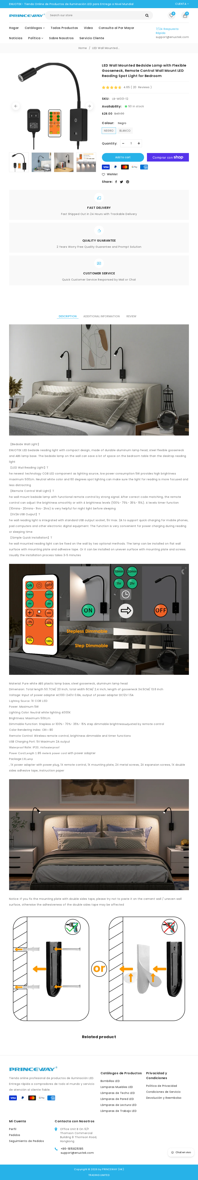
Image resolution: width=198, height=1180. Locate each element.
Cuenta (181, 4)
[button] (185, 15)
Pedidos (14, 1135)
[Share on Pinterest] (127, 182)
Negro (109, 131)
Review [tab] (131, 316)
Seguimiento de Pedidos (26, 1141)
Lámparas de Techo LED (118, 1093)
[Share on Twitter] (121, 182)
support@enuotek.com (77, 1153)
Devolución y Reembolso (164, 1098)
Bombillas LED (110, 1081)
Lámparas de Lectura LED (119, 1105)
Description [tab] (68, 316)
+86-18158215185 (72, 1149)
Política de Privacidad (161, 1086)
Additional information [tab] (101, 316)
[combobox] (99, 15)
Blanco (125, 131)
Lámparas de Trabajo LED (119, 1111)
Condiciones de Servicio (163, 1092)
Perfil (12, 1129)
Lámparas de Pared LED (117, 1099)
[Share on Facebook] (116, 182)
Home (83, 48)
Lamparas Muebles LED (117, 1087)
